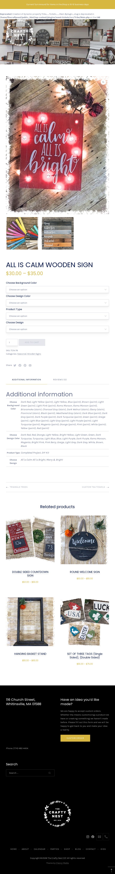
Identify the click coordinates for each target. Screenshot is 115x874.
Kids (103, 849)
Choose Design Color (18, 296)
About (25, 849)
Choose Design (15, 322)
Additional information (26, 379)
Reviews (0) (60, 379)
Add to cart (32, 342)
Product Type (14, 309)
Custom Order (75, 738)
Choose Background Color (21, 283)
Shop (67, 849)
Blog (78, 849)
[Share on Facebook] (20, 365)
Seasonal (21, 354)
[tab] (26, 379)
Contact (91, 849)
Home (13, 849)
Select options (30, 582)
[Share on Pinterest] (25, 365)
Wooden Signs (34, 354)
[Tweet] (14, 365)
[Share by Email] (30, 365)
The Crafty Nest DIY (57, 858)
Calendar (39, 849)
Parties (54, 849)
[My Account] (99, 32)
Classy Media (62, 863)
